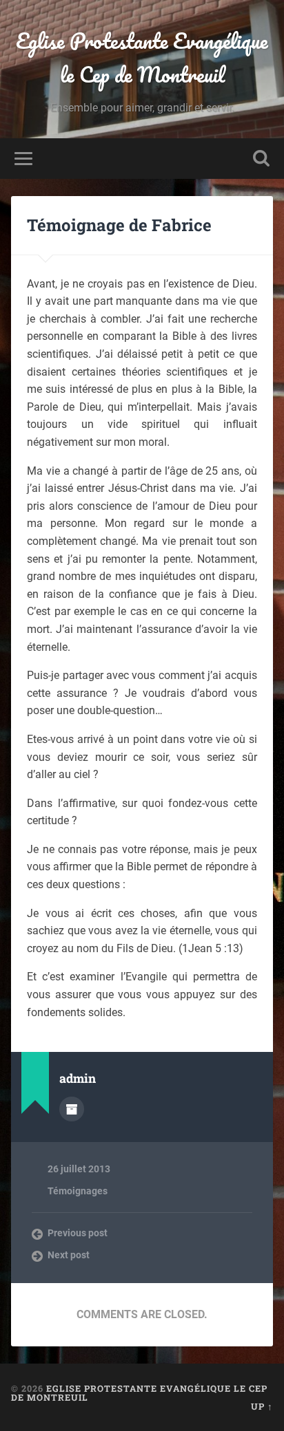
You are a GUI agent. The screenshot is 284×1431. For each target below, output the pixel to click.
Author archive (71, 1109)
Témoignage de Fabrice (119, 225)
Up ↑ (262, 1406)
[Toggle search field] (261, 158)
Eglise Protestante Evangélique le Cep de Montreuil (142, 58)
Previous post (78, 1232)
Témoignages (78, 1190)
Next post (69, 1254)
